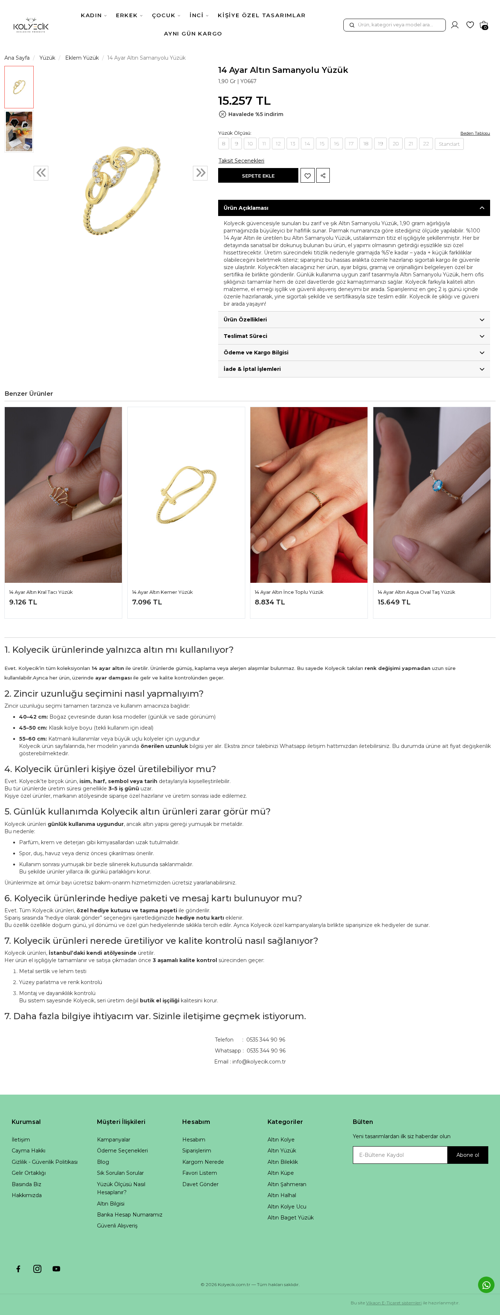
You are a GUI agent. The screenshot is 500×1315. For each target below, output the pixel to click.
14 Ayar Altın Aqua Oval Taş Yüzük (416, 592)
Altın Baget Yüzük (291, 1217)
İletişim (21, 1139)
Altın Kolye (281, 1139)
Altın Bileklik (283, 1162)
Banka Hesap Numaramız (130, 1214)
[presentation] (41, 173)
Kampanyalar (113, 1139)
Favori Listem (199, 1173)
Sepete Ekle (258, 176)
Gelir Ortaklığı (29, 1173)
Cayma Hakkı (28, 1150)
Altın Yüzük (282, 1150)
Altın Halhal (282, 1195)
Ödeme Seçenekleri (122, 1150)
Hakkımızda (27, 1195)
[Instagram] (37, 1268)
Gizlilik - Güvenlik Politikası (45, 1162)
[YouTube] (56, 1268)
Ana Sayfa (17, 58)
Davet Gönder (200, 1184)
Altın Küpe (281, 1173)
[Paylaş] (323, 175)
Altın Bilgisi (110, 1203)
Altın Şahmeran (287, 1184)
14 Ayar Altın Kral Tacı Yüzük (41, 592)
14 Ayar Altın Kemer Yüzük (162, 592)
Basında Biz (26, 1184)
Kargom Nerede (203, 1162)
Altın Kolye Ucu (287, 1206)
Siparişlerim (196, 1150)
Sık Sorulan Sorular (120, 1173)
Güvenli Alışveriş (117, 1225)
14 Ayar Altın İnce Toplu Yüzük (289, 592)
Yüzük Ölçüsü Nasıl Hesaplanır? (121, 1188)
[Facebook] (18, 1268)
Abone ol (467, 1155)
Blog (103, 1162)
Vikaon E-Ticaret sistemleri (394, 1302)
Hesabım (193, 1139)
